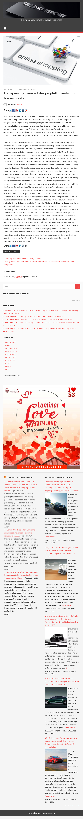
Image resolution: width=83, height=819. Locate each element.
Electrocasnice (11, 351)
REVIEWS (8, 366)
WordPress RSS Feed (74, 805)
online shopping (10, 252)
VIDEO (7, 369)
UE (19, 252)
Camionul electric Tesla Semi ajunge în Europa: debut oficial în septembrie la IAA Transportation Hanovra (21, 575)
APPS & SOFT (10, 342)
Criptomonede (11, 348)
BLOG (7, 345)
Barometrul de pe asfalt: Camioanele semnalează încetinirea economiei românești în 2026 (20, 533)
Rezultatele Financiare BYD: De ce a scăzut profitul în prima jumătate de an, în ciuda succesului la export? (62, 681)
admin (19, 104)
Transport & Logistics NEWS (19, 477)
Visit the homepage (76, 300)
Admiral (52, 813)
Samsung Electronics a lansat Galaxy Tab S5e (23, 258)
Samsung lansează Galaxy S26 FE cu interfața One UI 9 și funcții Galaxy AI (34, 316)
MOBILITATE (10, 357)
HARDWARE (10, 354)
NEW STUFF (10, 360)
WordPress (41, 813)
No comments (24, 89)
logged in (18, 276)
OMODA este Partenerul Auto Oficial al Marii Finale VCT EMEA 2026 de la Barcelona (38, 319)
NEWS (33, 89)
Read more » (50, 537)
